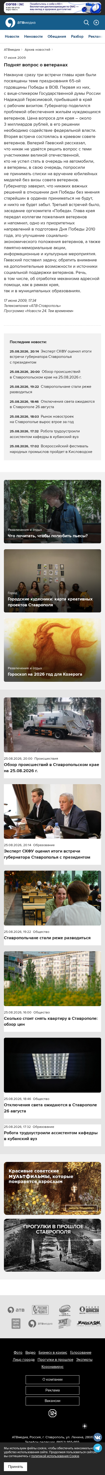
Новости (12, 36)
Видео (30, 1352)
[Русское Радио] (40, 1310)
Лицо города (24, 1359)
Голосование (80, 1352)
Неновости (33, 36)
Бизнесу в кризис (53, 1352)
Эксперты (84, 1359)
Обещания (57, 36)
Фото (18, 1352)
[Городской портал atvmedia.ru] (40, 1323)
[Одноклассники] (42, 1426)
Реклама (95, 36)
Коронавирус (52, 1367)
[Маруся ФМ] (89, 1323)
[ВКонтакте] (20, 1426)
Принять (15, 1466)
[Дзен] (85, 1426)
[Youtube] (63, 1426)
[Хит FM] (64, 1323)
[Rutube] (74, 1426)
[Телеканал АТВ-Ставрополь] (16, 1310)
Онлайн (96, 22)
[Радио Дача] (16, 1323)
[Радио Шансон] (89, 1310)
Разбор (77, 36)
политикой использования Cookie (55, 1456)
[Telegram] (31, 1426)
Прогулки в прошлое (55, 1359)
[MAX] (52, 1426)
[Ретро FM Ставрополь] (64, 1310)
